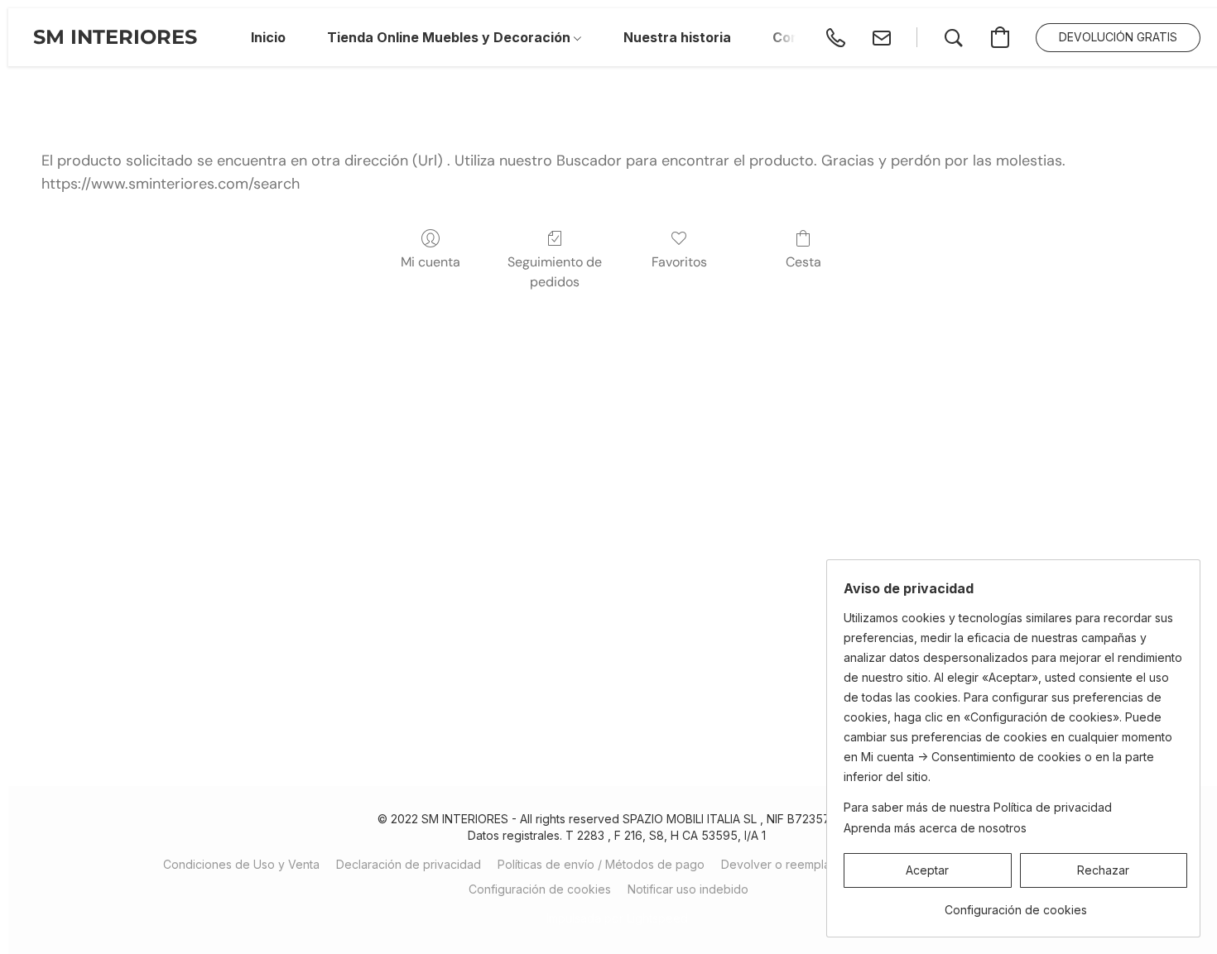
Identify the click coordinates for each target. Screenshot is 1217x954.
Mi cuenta (430, 262)
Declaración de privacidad (408, 864)
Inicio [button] (268, 37)
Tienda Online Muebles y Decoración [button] (450, 37)
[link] (1015, 904)
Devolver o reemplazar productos (814, 864)
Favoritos (679, 262)
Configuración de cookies (540, 889)
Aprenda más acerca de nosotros (935, 828)
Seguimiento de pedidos (554, 271)
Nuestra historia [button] (677, 37)
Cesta (803, 262)
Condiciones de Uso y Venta (241, 864)
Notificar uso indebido (688, 889)
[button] (115, 37)
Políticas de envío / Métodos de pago (601, 864)
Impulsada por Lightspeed (617, 918)
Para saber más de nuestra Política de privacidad (978, 807)
